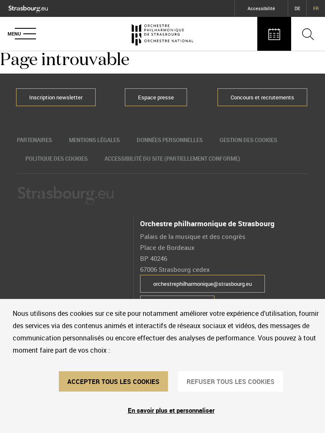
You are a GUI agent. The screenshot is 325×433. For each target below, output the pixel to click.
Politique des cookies (56, 158)
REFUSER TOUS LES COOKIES (231, 381)
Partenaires (34, 140)
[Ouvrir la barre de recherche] (308, 34)
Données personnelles (170, 140)
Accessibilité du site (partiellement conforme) (172, 158)
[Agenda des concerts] (274, 34)
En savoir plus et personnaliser (171, 410)
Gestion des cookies (248, 140)
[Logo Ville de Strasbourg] (28, 7)
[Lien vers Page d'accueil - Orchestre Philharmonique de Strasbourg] (162, 34)
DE (297, 8)
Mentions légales (94, 140)
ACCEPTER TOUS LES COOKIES (113, 381)
